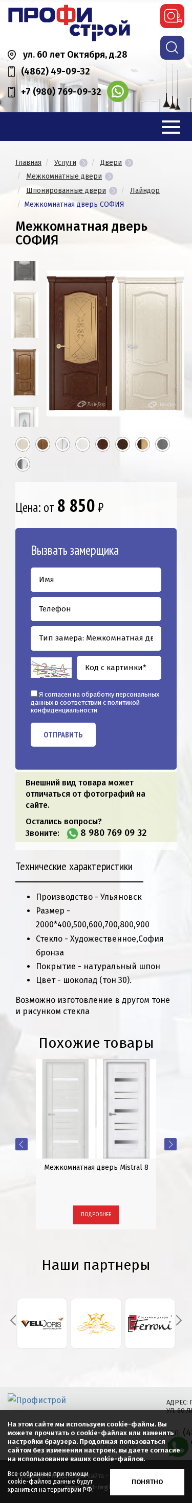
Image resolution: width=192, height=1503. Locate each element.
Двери (111, 162)
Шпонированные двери (66, 190)
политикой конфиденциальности (85, 706)
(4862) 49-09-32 (55, 71)
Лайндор (145, 190)
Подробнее (96, 1215)
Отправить (63, 734)
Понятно (147, 1482)
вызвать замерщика (172, 16)
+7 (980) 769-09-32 (61, 91)
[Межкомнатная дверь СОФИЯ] (24, 314)
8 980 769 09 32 (113, 833)
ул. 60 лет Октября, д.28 (75, 54)
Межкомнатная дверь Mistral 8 (96, 1167)
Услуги (65, 162)
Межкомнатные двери (64, 176)
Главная (28, 162)
